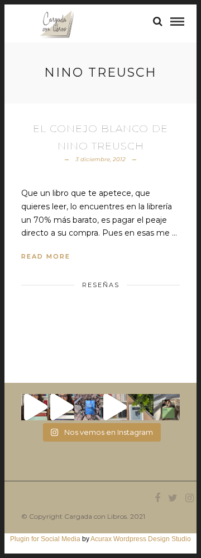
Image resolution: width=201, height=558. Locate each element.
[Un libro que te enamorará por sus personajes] (113, 407)
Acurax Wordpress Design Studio (140, 539)
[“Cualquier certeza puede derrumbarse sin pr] (140, 407)
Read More (45, 256)
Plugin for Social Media (45, 539)
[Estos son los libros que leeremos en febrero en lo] (34, 407)
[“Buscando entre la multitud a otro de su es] (87, 407)
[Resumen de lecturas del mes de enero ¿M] (60, 407)
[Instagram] (189, 498)
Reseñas (100, 285)
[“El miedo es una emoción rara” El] (167, 407)
